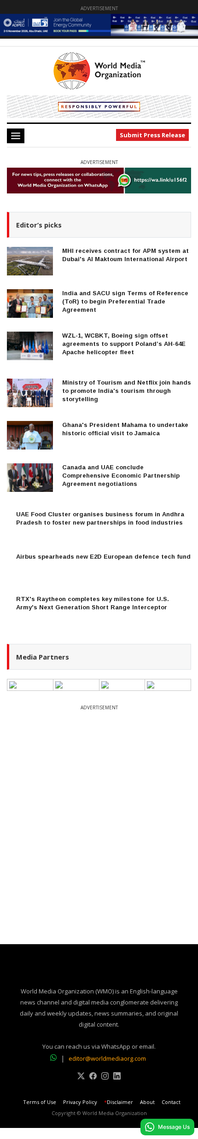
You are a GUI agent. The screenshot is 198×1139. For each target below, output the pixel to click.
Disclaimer (118, 1102)
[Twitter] (81, 1077)
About (147, 1102)
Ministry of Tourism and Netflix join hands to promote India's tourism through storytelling (126, 391)
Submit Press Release (152, 135)
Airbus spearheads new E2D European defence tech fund (103, 556)
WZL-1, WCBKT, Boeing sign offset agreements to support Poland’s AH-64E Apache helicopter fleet (124, 344)
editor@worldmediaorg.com (107, 1058)
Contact (171, 1102)
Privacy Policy (80, 1102)
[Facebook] (93, 1077)
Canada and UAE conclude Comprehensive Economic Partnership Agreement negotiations (121, 475)
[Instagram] (105, 1077)
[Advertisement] (99, 812)
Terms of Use (39, 1102)
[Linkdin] (117, 1077)
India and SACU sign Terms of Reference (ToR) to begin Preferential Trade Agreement (125, 301)
